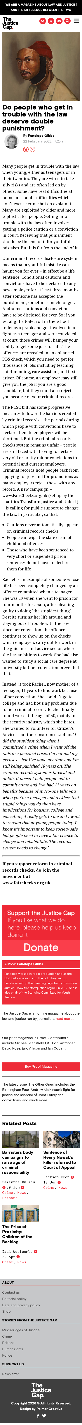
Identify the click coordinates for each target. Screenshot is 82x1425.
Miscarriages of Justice (21, 1330)
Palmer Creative (49, 1409)
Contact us (11, 1292)
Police (7, 1355)
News (21, 1193)
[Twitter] (44, 1416)
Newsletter (10, 1374)
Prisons (9, 1198)
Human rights (12, 1349)
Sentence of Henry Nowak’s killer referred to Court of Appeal (59, 1160)
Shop (6, 1311)
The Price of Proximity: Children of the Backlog (17, 1234)
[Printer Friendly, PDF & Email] (5, 899)
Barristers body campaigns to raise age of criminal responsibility (17, 1162)
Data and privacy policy (21, 1305)
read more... (65, 1019)
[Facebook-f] (38, 1416)
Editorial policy (14, 1299)
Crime (7, 1193)
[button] (67, 21)
